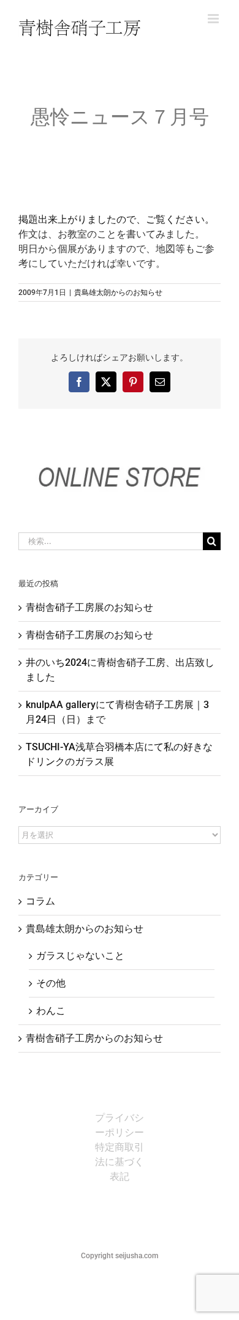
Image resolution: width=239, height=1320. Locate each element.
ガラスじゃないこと (80, 955)
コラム (40, 901)
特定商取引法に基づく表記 (119, 1161)
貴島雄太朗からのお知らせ (118, 292)
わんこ (51, 1010)
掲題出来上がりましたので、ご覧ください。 (116, 219)
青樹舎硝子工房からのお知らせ (94, 1038)
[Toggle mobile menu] (214, 18)
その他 (51, 983)
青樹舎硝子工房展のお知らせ (89, 607)
